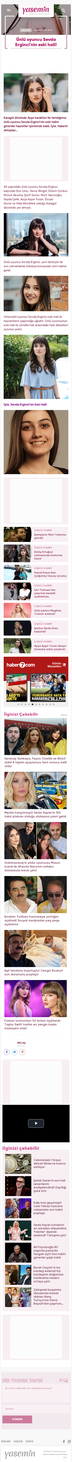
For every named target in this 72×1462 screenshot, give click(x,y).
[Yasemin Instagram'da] (69, 1442)
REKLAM (5, 1441)
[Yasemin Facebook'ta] (64, 1442)
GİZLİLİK (18, 1441)
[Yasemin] (36, 10)
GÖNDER (17, 1419)
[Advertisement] (36, 500)
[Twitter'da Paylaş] (15, 1052)
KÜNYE (29, 1441)
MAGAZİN (26, 30)
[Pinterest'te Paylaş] (22, 1052)
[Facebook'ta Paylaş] (7, 1052)
